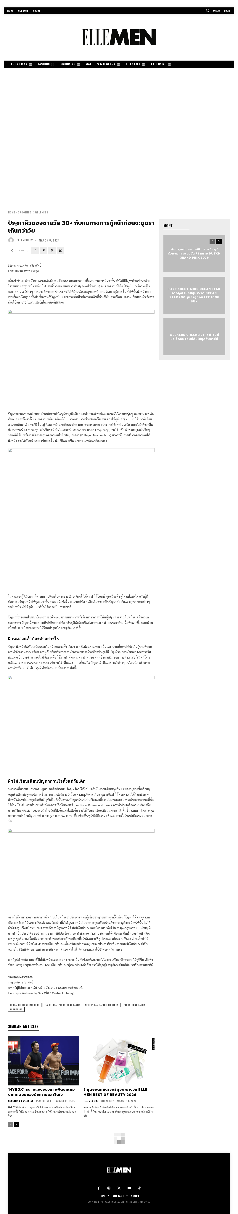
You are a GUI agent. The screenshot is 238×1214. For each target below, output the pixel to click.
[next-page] (16, 1124)
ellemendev (25, 240)
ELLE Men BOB (90, 1101)
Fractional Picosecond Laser (62, 1004)
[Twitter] (119, 1188)
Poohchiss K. (44, 1100)
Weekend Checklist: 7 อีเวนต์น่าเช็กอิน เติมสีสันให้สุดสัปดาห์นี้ (194, 336)
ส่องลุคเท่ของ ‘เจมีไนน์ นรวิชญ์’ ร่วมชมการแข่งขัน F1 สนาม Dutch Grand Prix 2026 (194, 253)
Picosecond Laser (134, 1004)
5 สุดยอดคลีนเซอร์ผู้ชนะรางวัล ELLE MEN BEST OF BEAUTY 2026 (115, 1092)
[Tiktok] (139, 1188)
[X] (43, 250)
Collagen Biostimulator (24, 1004)
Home (11, 212)
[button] (213, 10)
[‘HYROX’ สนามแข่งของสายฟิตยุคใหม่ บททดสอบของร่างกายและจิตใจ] (43, 1060)
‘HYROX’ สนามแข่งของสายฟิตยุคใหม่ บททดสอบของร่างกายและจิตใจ (41, 1092)
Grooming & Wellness (33, 212)
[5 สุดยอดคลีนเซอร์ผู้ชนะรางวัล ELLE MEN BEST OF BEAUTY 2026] (118, 1060)
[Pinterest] (52, 250)
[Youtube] (129, 1188)
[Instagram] (109, 1188)
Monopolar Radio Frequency (101, 1004)
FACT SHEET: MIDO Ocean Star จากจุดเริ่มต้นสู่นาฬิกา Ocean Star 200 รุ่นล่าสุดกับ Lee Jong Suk (194, 295)
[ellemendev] (12, 240)
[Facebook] (35, 250)
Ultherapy (16, 1009)
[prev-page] (10, 1124)
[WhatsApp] (60, 250)
